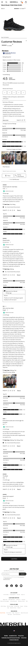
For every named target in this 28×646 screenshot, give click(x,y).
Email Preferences (16, 614)
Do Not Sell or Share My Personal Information (11, 637)
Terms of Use (23, 637)
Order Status (6, 594)
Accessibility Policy (13, 635)
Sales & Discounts (24, 612)
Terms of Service (7, 578)
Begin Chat (5, 599)
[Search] (6, 2)
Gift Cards (10, 614)
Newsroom (17, 612)
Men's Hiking (3, 606)
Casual (21, 606)
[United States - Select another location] (14, 631)
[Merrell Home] (14, 2)
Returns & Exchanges (4, 601)
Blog (13, 612)
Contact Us (18, 599)
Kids (8, 607)
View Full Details (5, 37)
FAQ (27, 601)
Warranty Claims (21, 601)
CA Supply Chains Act (14, 639)
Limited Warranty (13, 601)
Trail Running (16, 606)
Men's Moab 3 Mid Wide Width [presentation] (11, 5)
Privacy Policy (21, 635)
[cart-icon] (26, 2)
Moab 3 (19, 607)
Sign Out (23, 594)
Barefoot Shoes (13, 607)
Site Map (6, 635)
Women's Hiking (10, 606)
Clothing (25, 606)
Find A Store (8, 612)
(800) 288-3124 (11, 599)
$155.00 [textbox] (3, 8)
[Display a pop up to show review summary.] (25, 8)
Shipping (23, 599)
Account (18, 594)
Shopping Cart (13, 594)
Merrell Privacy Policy (6, 579)
